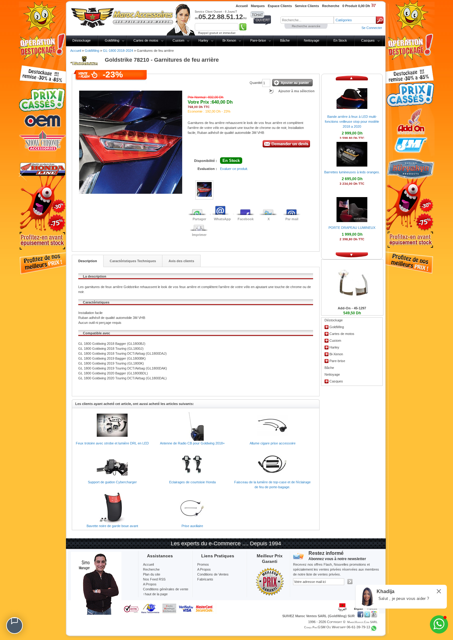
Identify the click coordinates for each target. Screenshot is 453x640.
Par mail (291, 219)
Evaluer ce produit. (234, 169)
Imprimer (199, 235)
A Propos (204, 569)
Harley (203, 40)
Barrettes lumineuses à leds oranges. (352, 172)
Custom (178, 40)
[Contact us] (14, 625)
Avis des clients (181, 261)
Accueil (75, 50)
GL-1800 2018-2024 (118, 50)
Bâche (285, 40)
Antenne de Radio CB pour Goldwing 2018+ (192, 443)
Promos (203, 564)
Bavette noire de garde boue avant (112, 526)
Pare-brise (258, 40)
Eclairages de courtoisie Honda (192, 482)
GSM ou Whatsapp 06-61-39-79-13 (344, 627)
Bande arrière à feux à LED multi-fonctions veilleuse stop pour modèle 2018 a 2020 (352, 121)
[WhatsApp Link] (439, 624)
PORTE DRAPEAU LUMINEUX (352, 227)
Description (87, 261)
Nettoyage (311, 40)
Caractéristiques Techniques (133, 261)
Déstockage (81, 40)
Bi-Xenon (229, 40)
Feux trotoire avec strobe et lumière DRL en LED (112, 443)
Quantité (256, 83)
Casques (368, 40)
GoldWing (112, 40)
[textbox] (307, 20)
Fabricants (205, 579)
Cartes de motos (145, 40)
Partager (199, 219)
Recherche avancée (306, 26)
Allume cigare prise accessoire (273, 443)
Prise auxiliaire (192, 526)
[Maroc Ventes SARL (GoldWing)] (122, 17)
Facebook (246, 219)
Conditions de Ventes (213, 574)
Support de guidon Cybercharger (112, 482)
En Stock (340, 40)
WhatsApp (222, 219)
